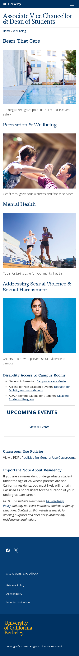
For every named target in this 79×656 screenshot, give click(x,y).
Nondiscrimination (18, 602)
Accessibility (14, 594)
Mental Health (19, 204)
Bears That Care (21, 41)
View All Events (39, 427)
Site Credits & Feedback (22, 573)
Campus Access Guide (51, 381)
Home (7, 31)
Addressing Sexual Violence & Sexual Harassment (37, 286)
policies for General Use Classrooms (49, 457)
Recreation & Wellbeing (30, 124)
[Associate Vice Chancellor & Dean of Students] (38, 10)
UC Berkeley (12, 4)
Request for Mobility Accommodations (39, 388)
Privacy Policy (15, 585)
